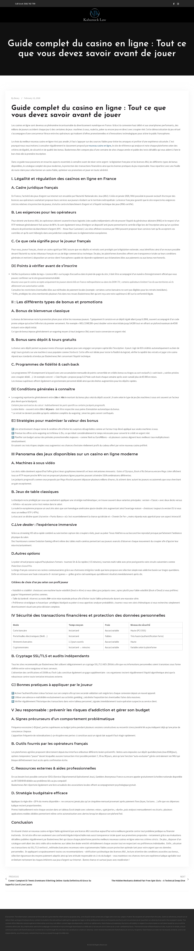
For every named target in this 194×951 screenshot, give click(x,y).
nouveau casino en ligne (100, 145)
